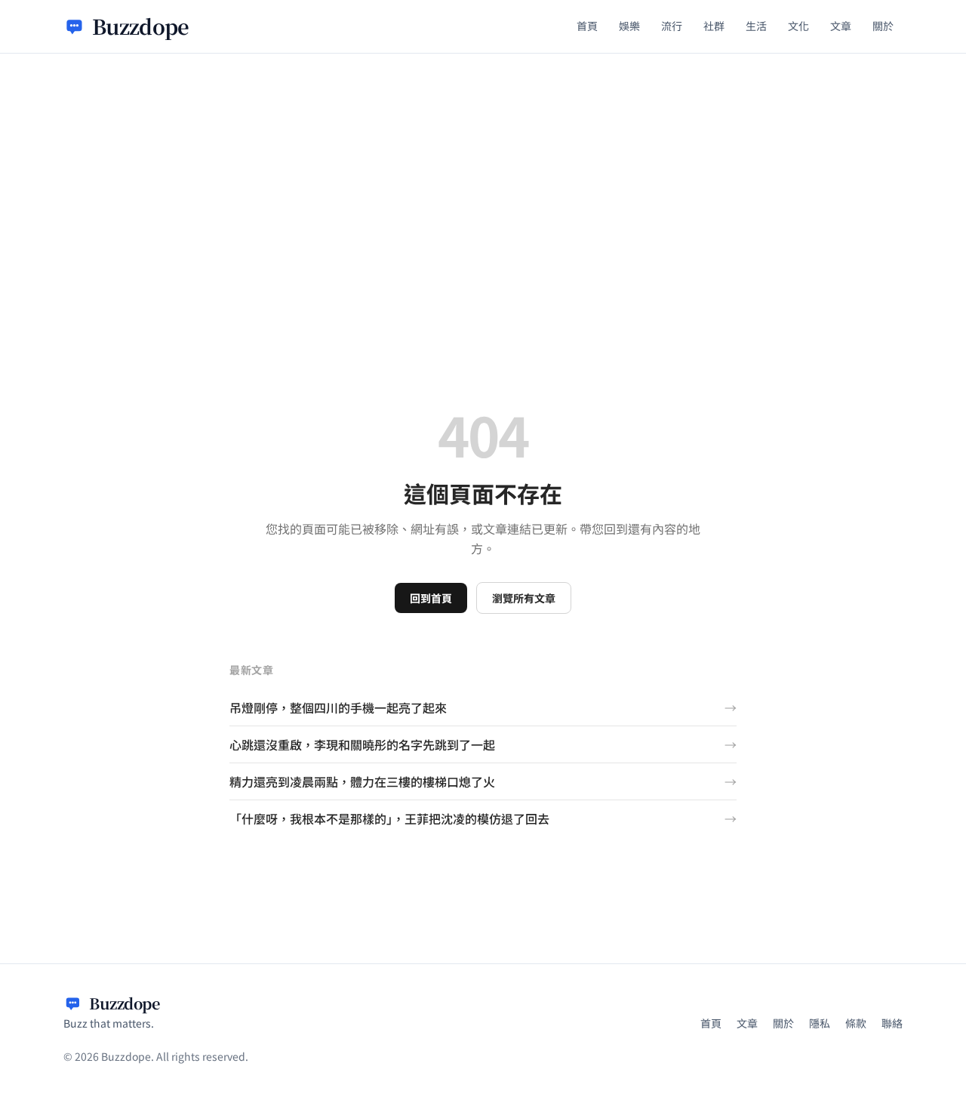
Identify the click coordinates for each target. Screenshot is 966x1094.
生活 (756, 25)
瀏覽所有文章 (523, 598)
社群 (713, 25)
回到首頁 (431, 598)
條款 (855, 1023)
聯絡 (892, 1023)
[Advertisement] (483, 167)
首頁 (587, 25)
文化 (798, 25)
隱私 (819, 1023)
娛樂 (629, 25)
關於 (883, 25)
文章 (840, 25)
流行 (671, 25)
